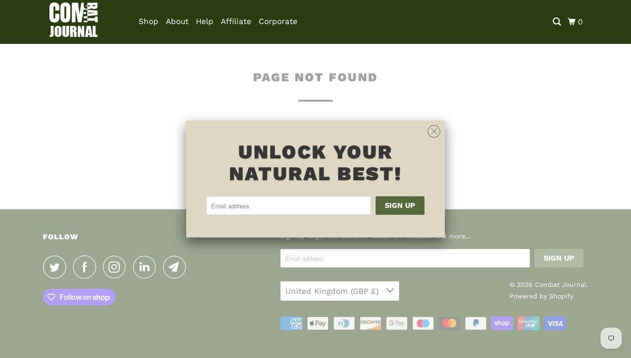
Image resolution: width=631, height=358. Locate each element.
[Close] (434, 131)
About (177, 21)
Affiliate (236, 21)
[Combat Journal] (84, 22)
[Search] (557, 22)
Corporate (278, 21)
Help (204, 21)
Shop (148, 21)
